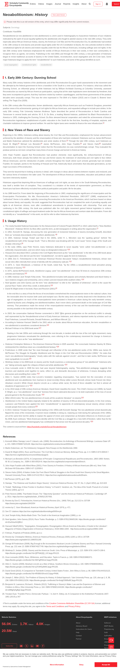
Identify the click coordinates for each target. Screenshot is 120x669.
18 (58, 346)
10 (69, 249)
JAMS (106, 642)
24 (82, 397)
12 (24, 267)
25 (36, 406)
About (83, 4)
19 (30, 358)
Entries (33, 4)
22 (31, 385)
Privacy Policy (74, 606)
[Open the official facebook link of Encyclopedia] (43, 646)
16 (48, 325)
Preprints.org (109, 629)
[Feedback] (111, 647)
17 (40, 328)
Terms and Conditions (55, 606)
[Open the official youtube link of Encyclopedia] (37, 646)
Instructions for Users (84, 629)
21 (38, 373)
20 (66, 364)
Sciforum (107, 623)
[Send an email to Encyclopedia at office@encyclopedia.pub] (21, 646)
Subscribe (9, 646)
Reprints (66, 4)
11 (70, 261)
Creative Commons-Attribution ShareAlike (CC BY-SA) (72, 603)
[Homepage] (6, 4)
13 (26, 273)
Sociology (15, 28)
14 (83, 279)
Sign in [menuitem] (98, 4)
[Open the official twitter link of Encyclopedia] (26, 646)
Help (77, 632)
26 (92, 421)
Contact (79, 636)
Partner (78, 639)
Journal (58, 4)
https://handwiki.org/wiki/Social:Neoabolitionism (46, 427)
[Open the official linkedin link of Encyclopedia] (32, 646)
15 (51, 285)
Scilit (106, 632)
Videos (41, 4)
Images (49, 4)
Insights (76, 4)
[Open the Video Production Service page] (111, 640)
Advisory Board (81, 626)
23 (43, 394)
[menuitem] (106, 4)
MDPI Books (108, 626)
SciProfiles (108, 636)
